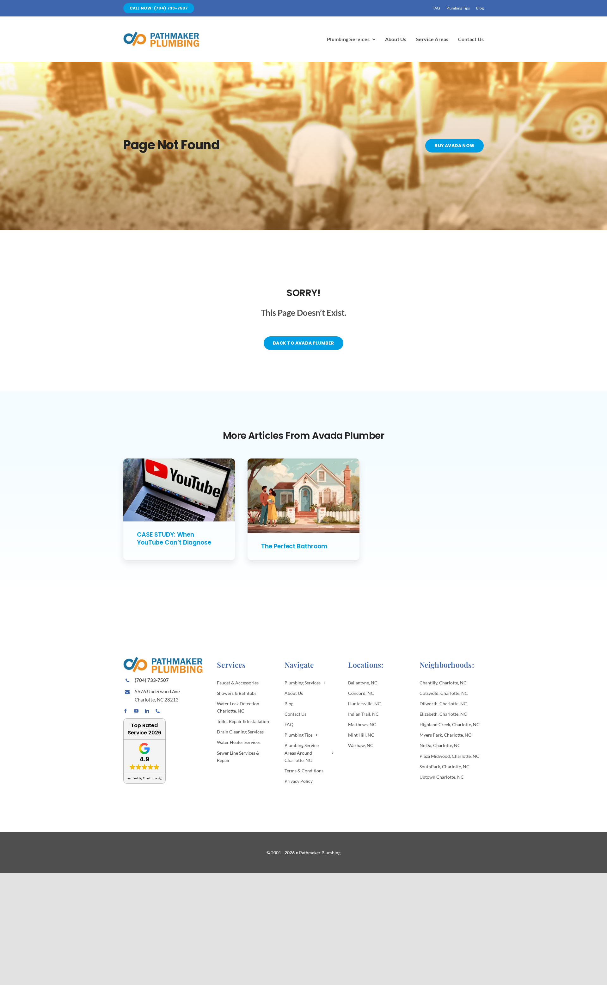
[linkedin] (147, 711)
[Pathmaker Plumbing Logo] (161, 34)
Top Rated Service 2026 (144, 729)
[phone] (158, 711)
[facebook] (125, 711)
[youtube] (136, 711)
